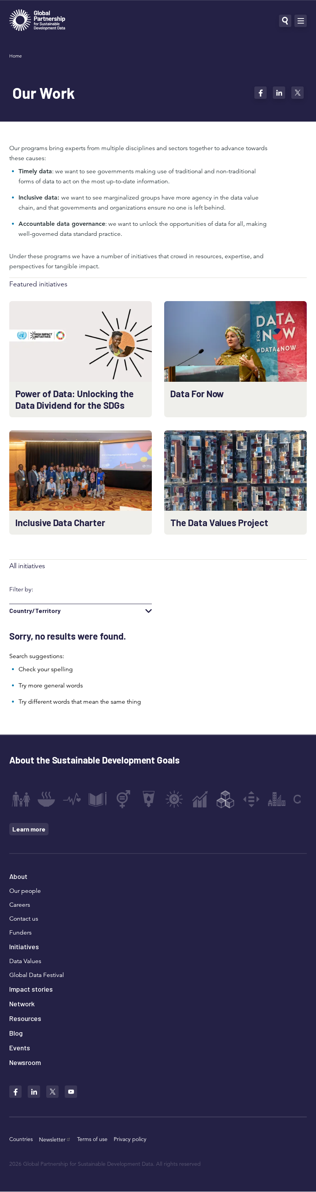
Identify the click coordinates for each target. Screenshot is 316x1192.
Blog (16, 1033)
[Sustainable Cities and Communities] (276, 799)
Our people (25, 891)
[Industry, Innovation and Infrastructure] (225, 799)
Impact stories (31, 989)
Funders (20, 932)
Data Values (25, 961)
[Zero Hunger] (46, 799)
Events (19, 1047)
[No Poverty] (20, 799)
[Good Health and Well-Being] (72, 799)
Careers (19, 905)
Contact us (23, 919)
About (18, 876)
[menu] (300, 21)
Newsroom (25, 1062)
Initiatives (24, 946)
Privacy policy (130, 1139)
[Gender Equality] (123, 799)
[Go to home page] (37, 21)
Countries (21, 1139)
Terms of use (92, 1139)
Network (22, 1003)
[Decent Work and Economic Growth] (200, 799)
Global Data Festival (36, 975)
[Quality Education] (97, 799)
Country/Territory (35, 610)
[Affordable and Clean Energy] (174, 799)
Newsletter (52, 1139)
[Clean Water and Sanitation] (148, 799)
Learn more (28, 829)
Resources (25, 1018)
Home (15, 56)
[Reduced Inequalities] (251, 799)
